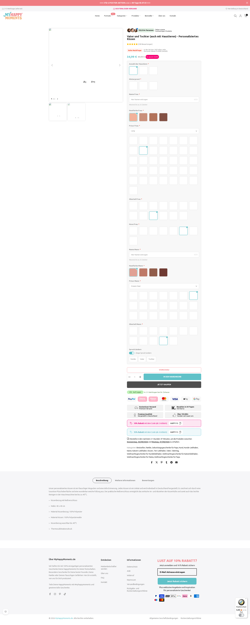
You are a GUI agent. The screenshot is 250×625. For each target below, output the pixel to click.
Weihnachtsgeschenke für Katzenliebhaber (180, 454)
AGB (128, 571)
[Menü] (245, 599)
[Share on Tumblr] (166, 462)
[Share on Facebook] (152, 462)
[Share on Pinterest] (161, 462)
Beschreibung (102, 480)
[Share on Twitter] (156, 462)
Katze (129, 451)
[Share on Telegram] (171, 462)
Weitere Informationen (125, 480)
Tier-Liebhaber (160, 451)
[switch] (131, 353)
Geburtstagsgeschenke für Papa (165, 448)
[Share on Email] (176, 462)
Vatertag (175, 451)
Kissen (150, 451)
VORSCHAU (164, 370)
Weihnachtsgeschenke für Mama (140, 457)
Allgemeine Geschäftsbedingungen (163, 618)
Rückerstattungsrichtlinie (191, 618)
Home (97, 16)
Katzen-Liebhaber (139, 451)
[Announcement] (125, 3)
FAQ (102, 578)
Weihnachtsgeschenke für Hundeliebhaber (144, 454)
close (3, 3)
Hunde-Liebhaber (191, 448)
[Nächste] (120, 65)
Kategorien (121, 16)
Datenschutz (132, 567)
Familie (148, 448)
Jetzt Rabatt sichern (177, 581)
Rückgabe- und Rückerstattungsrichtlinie (137, 589)
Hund (181, 448)
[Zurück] (52, 65)
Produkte (135, 16)
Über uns (161, 16)
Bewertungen (148, 480)
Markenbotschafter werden (109, 567)
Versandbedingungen (135, 584)
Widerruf (130, 575)
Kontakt (173, 16)
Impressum (131, 580)
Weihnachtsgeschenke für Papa (167, 457)
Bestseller (148, 16)
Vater (169, 451)
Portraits (109, 15)
